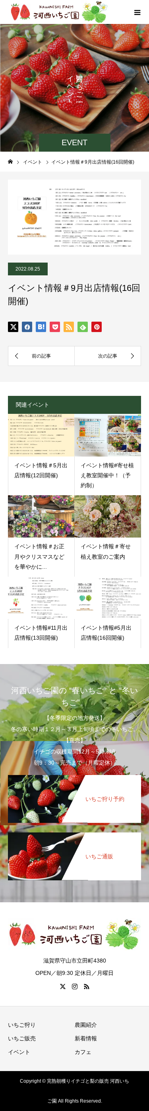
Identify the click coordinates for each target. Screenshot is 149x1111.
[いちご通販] (74, 836)
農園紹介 (86, 1025)
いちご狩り (22, 1025)
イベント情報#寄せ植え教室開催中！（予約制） (107, 475)
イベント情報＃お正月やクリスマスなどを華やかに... (39, 556)
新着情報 (86, 1038)
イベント (19, 1052)
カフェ (83, 1052)
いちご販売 (22, 1038)
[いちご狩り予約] (74, 779)
